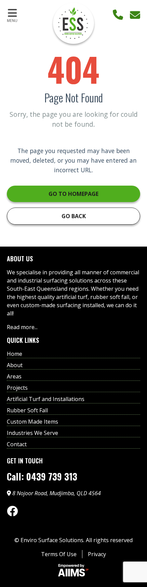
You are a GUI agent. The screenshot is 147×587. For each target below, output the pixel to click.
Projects (17, 387)
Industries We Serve (32, 433)
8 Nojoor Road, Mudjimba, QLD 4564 (56, 493)
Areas (14, 376)
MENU (12, 20)
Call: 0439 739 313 (42, 476)
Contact (17, 444)
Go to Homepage (73, 194)
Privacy (97, 554)
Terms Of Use (59, 554)
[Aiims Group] (73, 571)
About (15, 365)
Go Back (74, 216)
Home (14, 354)
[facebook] (12, 511)
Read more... (22, 327)
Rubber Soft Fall (27, 410)
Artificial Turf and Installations (45, 399)
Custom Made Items (32, 421)
